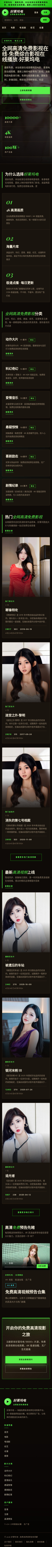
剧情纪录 (8, 1494)
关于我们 (8, 1542)
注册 (45, 12)
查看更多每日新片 (26, 1212)
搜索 (45, 20)
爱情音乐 (8, 1480)
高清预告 (8, 1519)
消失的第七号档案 (17, 820)
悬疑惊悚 (8, 1485)
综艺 (32, 27)
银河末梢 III (13, 1070)
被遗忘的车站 (14, 965)
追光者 (10, 1175)
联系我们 (19, 1542)
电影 (13, 27)
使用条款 (41, 1542)
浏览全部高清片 (26, 1360)
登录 (36, 12)
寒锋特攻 (11, 610)
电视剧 (22, 27)
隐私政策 (30, 1542)
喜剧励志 (8, 1490)
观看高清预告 (26, 100)
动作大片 (8, 1471)
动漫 (41, 27)
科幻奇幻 (8, 1475)
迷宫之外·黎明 (15, 715)
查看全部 (9, 531)
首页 (4, 27)
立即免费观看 (26, 90)
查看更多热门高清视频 (26, 857)
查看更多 (9, 354)
